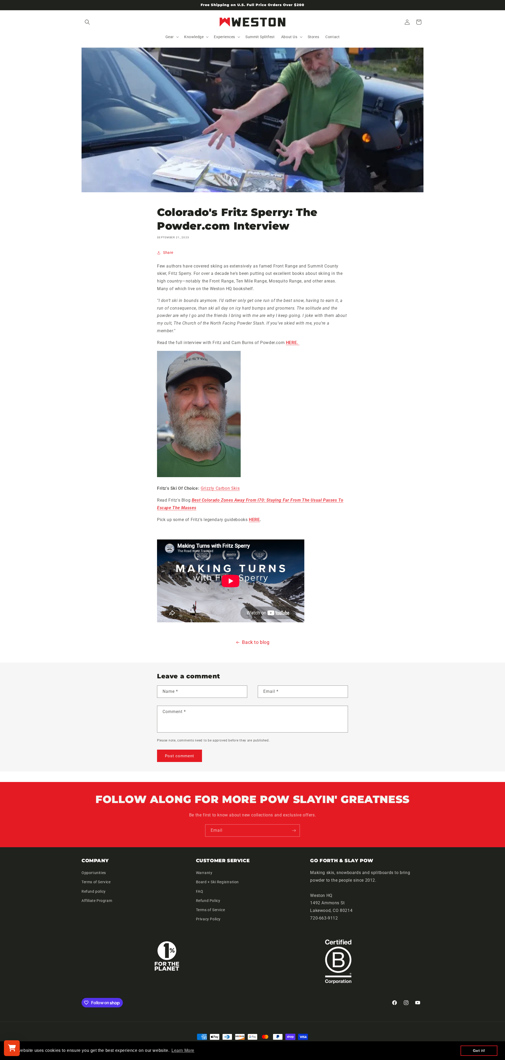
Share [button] (168, 252)
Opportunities (94, 873)
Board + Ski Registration (217, 882)
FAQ (199, 891)
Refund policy (94, 891)
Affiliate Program (97, 901)
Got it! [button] (479, 1050)
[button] (87, 22)
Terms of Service (96, 882)
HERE (254, 519)
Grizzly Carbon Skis (220, 488)
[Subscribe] (294, 830)
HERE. (293, 342)
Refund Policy (208, 901)
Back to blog (255, 642)
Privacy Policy (208, 919)
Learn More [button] (182, 1050)
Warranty (204, 873)
